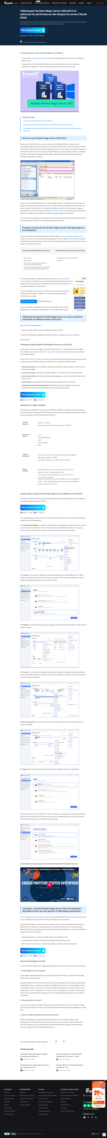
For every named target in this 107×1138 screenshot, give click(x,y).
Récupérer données (26, 3)
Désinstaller (23, 1092)
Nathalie (35, 42)
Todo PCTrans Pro (65, 1105)
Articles (41, 1089)
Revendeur (7, 1101)
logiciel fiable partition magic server (33, 58)
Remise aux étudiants (9, 1111)
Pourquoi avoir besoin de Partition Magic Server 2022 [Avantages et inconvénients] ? (48, 124)
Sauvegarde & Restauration (46, 1101)
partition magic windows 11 (28, 301)
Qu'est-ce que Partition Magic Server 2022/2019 (37, 121)
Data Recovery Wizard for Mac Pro (70, 1095)
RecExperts (64, 1108)
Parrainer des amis (9, 1114)
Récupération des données (46, 1092)
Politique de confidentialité (26, 1098)
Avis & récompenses (9, 1095)
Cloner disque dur (43, 1105)
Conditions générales (25, 1105)
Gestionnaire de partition (42, 3)
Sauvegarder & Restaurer (59, 3)
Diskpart (76, 236)
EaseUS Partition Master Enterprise (30, 359)
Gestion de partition (44, 1098)
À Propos (6, 1092)
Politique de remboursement (27, 1095)
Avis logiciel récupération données (48, 1095)
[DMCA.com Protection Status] (14, 1133)
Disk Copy (63, 1101)
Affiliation (6, 1105)
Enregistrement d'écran (45, 1111)
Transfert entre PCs (44, 1108)
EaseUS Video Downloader (68, 1111)
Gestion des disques (66, 236)
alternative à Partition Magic (60, 211)
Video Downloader (43, 1114)
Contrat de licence (24, 1101)
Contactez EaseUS (9, 1098)
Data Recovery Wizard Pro (67, 1092)
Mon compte (7, 1108)
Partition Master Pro (66, 1098)
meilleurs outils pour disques (50, 352)
